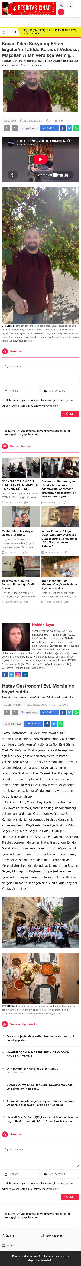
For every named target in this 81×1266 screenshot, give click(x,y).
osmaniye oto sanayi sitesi (46, 1013)
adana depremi (21, 1006)
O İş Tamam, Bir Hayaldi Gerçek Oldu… (33, 1069)
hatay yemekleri (16, 1009)
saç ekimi (67, 337)
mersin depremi (52, 1009)
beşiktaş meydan (10, 329)
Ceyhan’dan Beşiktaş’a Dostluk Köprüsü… (17, 533)
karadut (34, 337)
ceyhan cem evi (10, 333)
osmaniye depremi (22, 1013)
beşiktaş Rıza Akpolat (31, 329)
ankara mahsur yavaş (47, 325)
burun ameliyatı (50, 329)
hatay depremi (54, 1006)
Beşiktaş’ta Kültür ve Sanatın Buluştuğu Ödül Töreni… (18, 584)
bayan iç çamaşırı (67, 325)
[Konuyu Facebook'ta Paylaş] (63, 128)
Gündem (17, 61)
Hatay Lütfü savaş (53, 333)
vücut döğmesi (24, 341)
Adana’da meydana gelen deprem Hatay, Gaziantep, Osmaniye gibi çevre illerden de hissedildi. (42, 1103)
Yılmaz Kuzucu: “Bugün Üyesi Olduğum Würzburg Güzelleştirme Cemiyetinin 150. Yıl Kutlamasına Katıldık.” (59, 538)
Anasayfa (6, 61)
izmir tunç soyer (21, 337)
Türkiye (12, 341)
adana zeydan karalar (24, 325)
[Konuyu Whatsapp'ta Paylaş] (76, 128)
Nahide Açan (43, 625)
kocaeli (57, 337)
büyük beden (66, 329)
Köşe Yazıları (19, 697)
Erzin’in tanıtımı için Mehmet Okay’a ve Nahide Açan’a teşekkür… (59, 584)
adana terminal (38, 1006)
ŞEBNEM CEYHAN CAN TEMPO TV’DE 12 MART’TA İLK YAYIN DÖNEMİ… (20, 485)
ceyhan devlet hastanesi (31, 333)
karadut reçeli (46, 337)
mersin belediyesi (34, 1009)
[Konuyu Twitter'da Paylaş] (69, 128)
